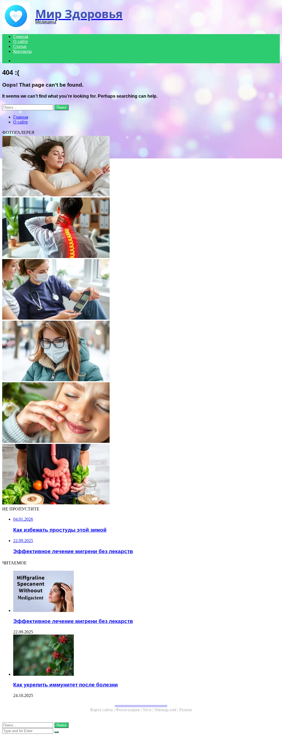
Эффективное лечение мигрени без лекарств (73, 621)
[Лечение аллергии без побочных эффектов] (141, 413)
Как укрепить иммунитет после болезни (65, 685)
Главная (20, 36)
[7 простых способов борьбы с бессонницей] (141, 166)
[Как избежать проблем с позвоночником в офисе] (141, 228)
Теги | (148, 709)
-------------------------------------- (141, 704)
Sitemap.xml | (166, 709)
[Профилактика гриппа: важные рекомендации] (141, 351)
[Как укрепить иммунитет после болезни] (146, 656)
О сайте (20, 41)
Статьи (19, 46)
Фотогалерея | (129, 709)
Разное (185, 709)
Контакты (22, 51)
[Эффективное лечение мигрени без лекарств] (146, 592)
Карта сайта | (103, 709)
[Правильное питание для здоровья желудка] (141, 475)
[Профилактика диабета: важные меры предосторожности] (141, 290)
